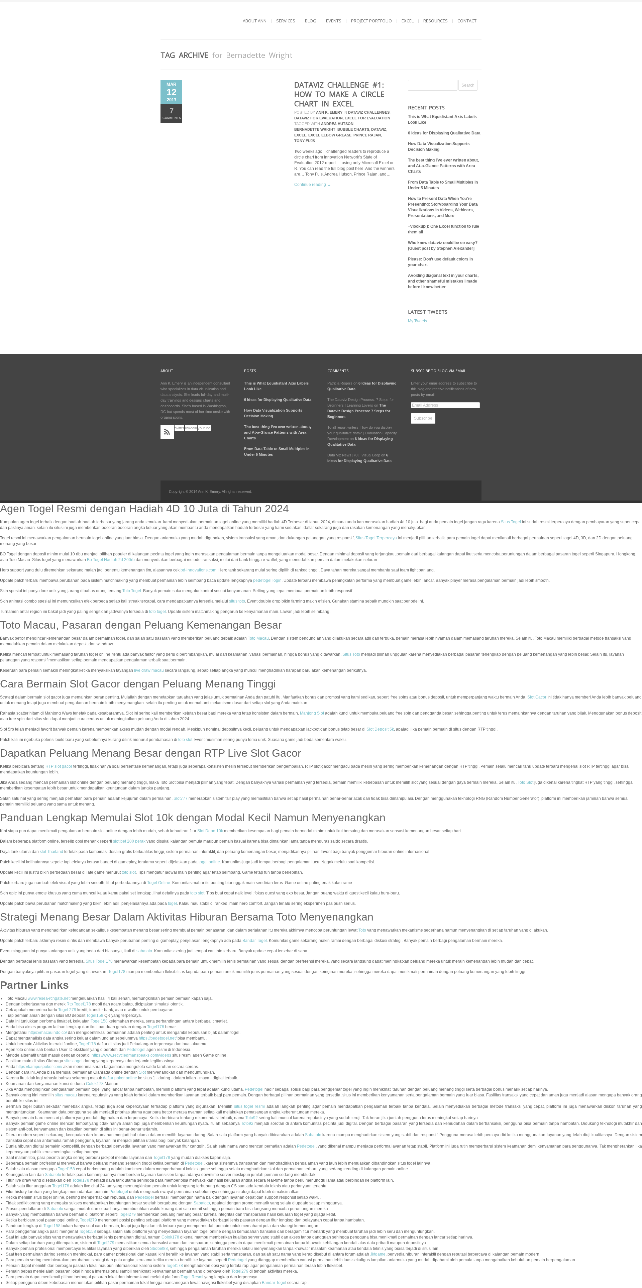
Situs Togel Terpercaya (376, 538)
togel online (209, 862)
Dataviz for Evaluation (318, 118)
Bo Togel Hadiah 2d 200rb (111, 559)
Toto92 (251, 1117)
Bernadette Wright (314, 129)
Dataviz (378, 129)
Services (285, 21)
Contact (466, 21)
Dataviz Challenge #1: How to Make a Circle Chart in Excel (339, 94)
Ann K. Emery (329, 112)
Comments (172, 113)
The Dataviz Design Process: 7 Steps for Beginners (358, 411)
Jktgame (378, 1254)
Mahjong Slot (312, 713)
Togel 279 (67, 1009)
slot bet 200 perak (129, 841)
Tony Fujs (304, 141)
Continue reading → (312, 184)
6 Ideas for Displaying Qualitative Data (444, 133)
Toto (362, 930)
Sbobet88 (159, 1248)
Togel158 (94, 1015)
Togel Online (158, 882)
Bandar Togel (254, 940)
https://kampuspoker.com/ (39, 1066)
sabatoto (144, 951)
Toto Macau (258, 638)
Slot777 (181, 798)
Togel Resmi (192, 1277)
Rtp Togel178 (79, 1004)
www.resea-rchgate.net (49, 998)
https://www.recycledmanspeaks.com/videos (131, 1055)
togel (172, 903)
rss (167, 432)
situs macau (66, 1095)
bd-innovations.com (198, 570)
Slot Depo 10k (210, 831)
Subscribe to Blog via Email (438, 370)
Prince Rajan (367, 135)
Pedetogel (136, 1049)
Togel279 (127, 1214)
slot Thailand (51, 851)
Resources (435, 21)
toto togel (157, 611)
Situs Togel (511, 522)
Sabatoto (313, 1135)
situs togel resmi (249, 1106)
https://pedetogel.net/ (158, 1038)
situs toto (237, 601)
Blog (310, 21)
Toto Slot (525, 782)
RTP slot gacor (58, 766)
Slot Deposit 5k (380, 729)
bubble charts (353, 129)
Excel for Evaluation (367, 118)
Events (333, 21)
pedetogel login (267, 580)
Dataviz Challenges (369, 112)
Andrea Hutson (337, 124)
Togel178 (116, 971)
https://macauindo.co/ (47, 1032)
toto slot (185, 739)
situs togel (73, 1061)
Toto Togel (131, 590)
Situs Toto (351, 654)
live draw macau (149, 670)
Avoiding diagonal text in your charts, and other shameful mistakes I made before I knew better (443, 281)
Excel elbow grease (329, 135)
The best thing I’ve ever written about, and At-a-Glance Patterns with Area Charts (443, 166)
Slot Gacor (536, 697)
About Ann (254, 21)
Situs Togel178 (99, 961)
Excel (408, 21)
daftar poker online (120, 1078)
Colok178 (95, 1083)
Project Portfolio (371, 21)
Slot (142, 1072)
